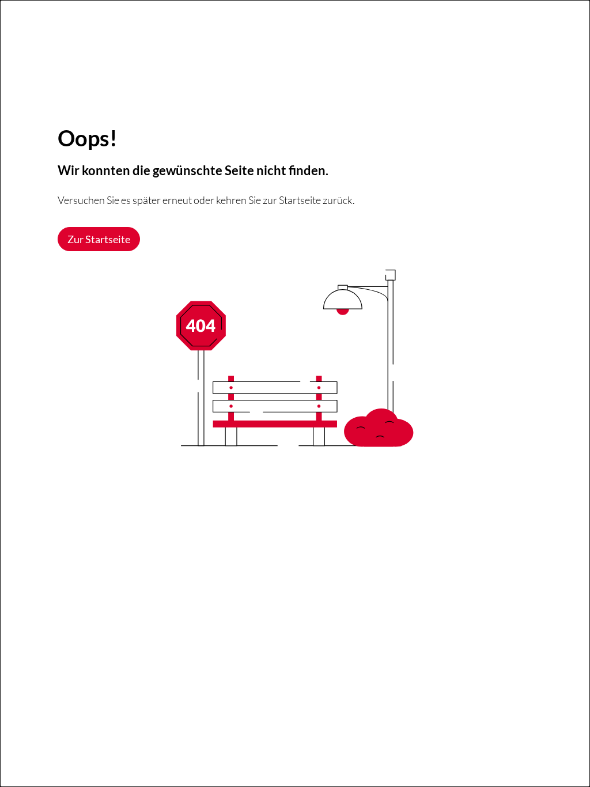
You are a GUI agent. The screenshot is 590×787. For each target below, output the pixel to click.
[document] (295, 393)
